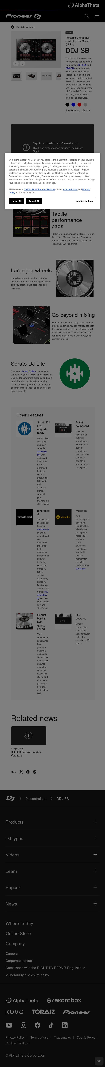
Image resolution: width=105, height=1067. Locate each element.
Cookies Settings (84, 200)
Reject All (16, 200)
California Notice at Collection (39, 189)
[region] (52, 181)
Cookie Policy (70, 189)
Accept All (34, 200)
